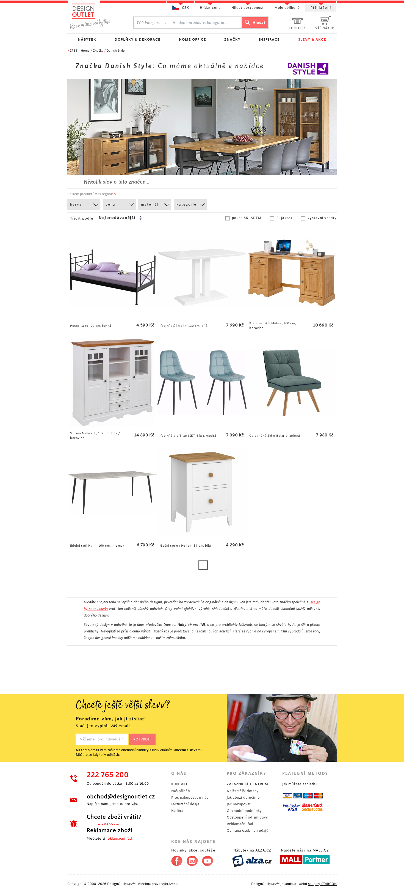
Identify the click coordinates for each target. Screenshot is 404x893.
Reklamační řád (240, 824)
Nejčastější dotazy (242, 791)
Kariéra (177, 811)
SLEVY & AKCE (312, 39)
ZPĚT (74, 50)
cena (110, 204)
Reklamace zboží (109, 830)
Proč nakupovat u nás (189, 797)
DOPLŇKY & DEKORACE (138, 39)
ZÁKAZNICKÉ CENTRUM (247, 784)
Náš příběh (180, 791)
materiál (150, 204)
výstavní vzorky (322, 218)
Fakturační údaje (185, 804)
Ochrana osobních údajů (248, 830)
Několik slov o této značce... (117, 182)
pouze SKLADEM (246, 218)
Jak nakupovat (239, 804)
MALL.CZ (320, 850)
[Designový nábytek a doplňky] (95, 16)
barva (76, 204)
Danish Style (116, 50)
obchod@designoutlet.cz (121, 796)
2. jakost (284, 218)
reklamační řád (119, 838)
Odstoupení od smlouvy (247, 817)
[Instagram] (192, 859)
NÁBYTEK (87, 39)
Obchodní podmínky (244, 811)
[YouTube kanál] (207, 859)
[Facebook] (175, 859)
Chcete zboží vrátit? (114, 817)
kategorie (186, 204)
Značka (98, 50)
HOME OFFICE (192, 39)
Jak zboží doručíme (243, 797)
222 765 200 (108, 775)
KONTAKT (179, 784)
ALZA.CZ (263, 850)
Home (85, 50)
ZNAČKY (232, 39)
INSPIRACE (269, 39)
